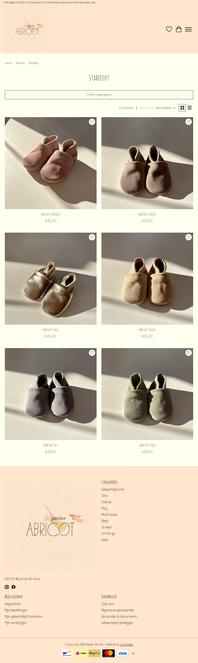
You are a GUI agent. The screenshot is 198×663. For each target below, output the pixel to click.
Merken (20, 63)
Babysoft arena (147, 329)
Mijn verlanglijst (16, 623)
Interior (106, 502)
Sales (104, 540)
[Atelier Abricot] (27, 29)
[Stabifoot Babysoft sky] (51, 394)
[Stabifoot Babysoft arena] (147, 279)
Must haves (109, 514)
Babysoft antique (50, 214)
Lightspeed (126, 645)
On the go (108, 533)
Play (104, 508)
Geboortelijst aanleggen (117, 623)
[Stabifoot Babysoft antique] (51, 163)
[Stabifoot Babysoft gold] (51, 279)
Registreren (13, 604)
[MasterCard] (108, 653)
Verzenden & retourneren (119, 616)
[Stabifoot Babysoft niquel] (147, 163)
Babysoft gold (50, 329)
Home (8, 63)
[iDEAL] (81, 653)
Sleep (104, 521)
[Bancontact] (67, 653)
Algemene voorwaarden (117, 610)
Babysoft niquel (147, 214)
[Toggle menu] (188, 29)
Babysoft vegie (147, 445)
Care (104, 496)
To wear (106, 527)
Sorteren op (146, 108)
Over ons (107, 604)
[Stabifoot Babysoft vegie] (147, 394)
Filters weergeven (99, 94)
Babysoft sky (50, 445)
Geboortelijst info (112, 489)
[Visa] (122, 653)
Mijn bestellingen (16, 610)
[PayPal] (94, 653)
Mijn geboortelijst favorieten (23, 616)
